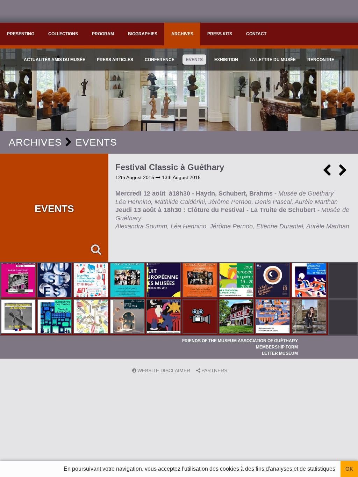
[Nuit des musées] (55, 281)
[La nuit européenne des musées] (273, 281)
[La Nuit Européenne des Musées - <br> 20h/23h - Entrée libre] (164, 317)
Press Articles (115, 59)
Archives (182, 33)
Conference (159, 59)
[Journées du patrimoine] (19, 317)
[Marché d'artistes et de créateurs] (19, 281)
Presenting (20, 33)
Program (103, 33)
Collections (63, 33)
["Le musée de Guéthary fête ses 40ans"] (200, 317)
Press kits (219, 33)
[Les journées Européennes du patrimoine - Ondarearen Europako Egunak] (91, 317)
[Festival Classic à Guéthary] (200, 281)
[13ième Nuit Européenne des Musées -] (164, 281)
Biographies (142, 33)
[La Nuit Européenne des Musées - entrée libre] (310, 317)
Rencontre (320, 59)
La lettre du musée (273, 59)
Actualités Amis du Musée (54, 59)
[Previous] (326, 172)
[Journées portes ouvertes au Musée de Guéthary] (237, 317)
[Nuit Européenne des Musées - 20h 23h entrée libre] (128, 317)
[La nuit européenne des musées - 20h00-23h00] (310, 281)
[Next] (343, 172)
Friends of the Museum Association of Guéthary (240, 340)
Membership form (277, 347)
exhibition (226, 59)
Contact (256, 33)
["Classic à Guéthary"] (128, 281)
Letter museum (280, 353)
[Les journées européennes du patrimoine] (237, 281)
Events (194, 59)
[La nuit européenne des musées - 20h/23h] (55, 317)
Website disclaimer (163, 370)
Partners (214, 370)
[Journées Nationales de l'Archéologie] (91, 281)
